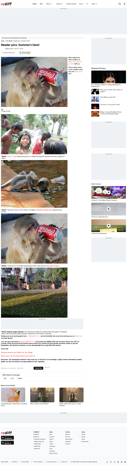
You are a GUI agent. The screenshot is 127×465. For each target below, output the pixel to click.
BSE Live (67, 434)
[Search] (119, 3)
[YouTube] (121, 462)
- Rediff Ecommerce (38, 441)
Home (35, 4)
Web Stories (96, 184)
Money (59, 4)
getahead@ (24, 342)
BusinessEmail (71, 4)
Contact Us (64, 462)
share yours (78, 71)
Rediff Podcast (53, 453)
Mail (41, 4)
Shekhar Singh (11, 156)
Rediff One (36, 436)
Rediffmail (36, 434)
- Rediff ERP (36, 448)
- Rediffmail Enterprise (39, 439)
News (48, 4)
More (93, 4)
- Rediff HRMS (37, 444)
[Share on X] (111, 462)
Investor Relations (52, 462)
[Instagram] (118, 462)
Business (52, 436)
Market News (68, 439)
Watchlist (68, 441)
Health (83, 434)
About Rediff (4, 462)
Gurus (81, 4)
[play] (109, 192)
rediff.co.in (31, 342)
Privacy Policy (25, 462)
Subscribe (38, 368)
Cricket (51, 444)
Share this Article (9, 52)
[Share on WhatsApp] (107, 462)
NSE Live (67, 436)
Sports (51, 441)
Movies (51, 439)
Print (48, 367)
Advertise (14, 462)
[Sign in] (124, 3)
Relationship (84, 441)
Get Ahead (9, 41)
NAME (20, 378)
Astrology (52, 451)
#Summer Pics (34, 336)
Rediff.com (78, 336)
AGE (5, 378)
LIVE (12, 378)
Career (83, 439)
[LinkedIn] (125, 462)
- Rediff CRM (36, 446)
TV (87, 4)
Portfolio (67, 444)
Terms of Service (37, 462)
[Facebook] (114, 462)
